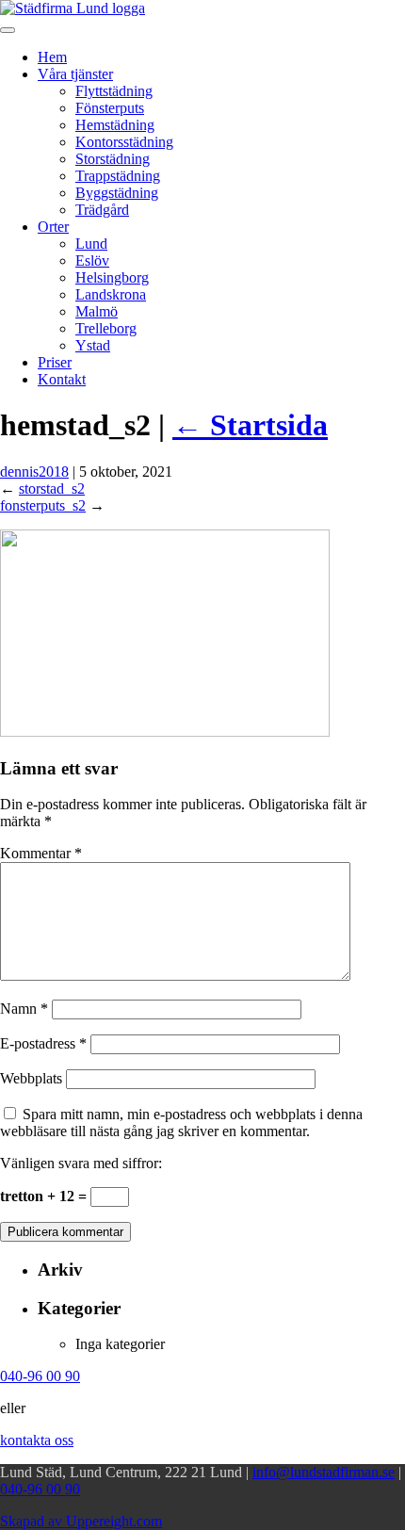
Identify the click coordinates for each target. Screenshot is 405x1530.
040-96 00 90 (40, 1489)
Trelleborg (106, 328)
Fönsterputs (109, 108)
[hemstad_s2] (165, 732)
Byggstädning (116, 193)
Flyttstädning (114, 91)
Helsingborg (112, 277)
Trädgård (102, 210)
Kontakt (62, 379)
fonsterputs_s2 (43, 505)
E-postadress (43, 1043)
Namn (24, 1009)
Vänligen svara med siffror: (81, 1163)
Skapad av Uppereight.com (81, 1521)
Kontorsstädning (124, 142)
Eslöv (92, 260)
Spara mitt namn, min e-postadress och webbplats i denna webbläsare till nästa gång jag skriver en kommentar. (181, 1122)
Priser (55, 362)
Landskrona (110, 294)
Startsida (250, 425)
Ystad (92, 345)
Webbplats (31, 1078)
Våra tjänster (75, 74)
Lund (91, 244)
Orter (53, 227)
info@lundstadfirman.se (323, 1472)
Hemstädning (114, 125)
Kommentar (41, 853)
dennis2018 (34, 472)
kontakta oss (36, 1440)
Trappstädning (117, 176)
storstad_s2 (52, 488)
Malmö (96, 311)
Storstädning (112, 159)
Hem (52, 57)
